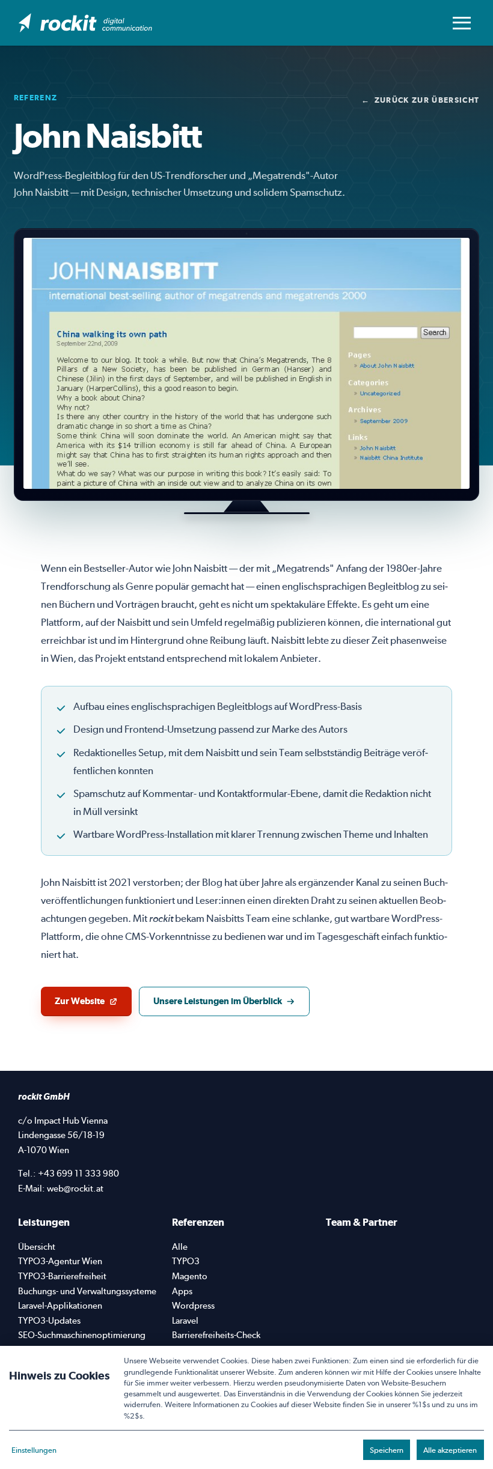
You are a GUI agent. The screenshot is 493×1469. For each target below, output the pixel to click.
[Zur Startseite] (85, 22)
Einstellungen (34, 1450)
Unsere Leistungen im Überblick (217, 1001)
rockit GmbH (44, 1096)
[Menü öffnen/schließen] (462, 23)
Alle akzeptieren (450, 1450)
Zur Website (93, 1004)
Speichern (386, 1450)
